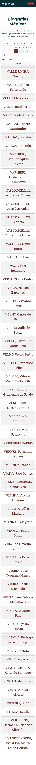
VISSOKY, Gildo (18, 703)
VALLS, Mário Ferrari (18, 98)
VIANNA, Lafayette (18, 522)
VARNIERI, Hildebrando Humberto (18, 177)
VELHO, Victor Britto (18, 354)
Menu (30, 3)
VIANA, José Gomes (18, 473)
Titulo (18, 63)
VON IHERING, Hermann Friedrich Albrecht (18, 725)
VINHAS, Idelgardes (18, 681)
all (3, 44)
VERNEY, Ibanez (18, 465)
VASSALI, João (18, 257)
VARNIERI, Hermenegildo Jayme (18, 159)
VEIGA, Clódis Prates (18, 279)
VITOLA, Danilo (18, 711)
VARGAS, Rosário (18, 145)
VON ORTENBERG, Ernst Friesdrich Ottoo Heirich (18, 743)
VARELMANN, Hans (18, 115)
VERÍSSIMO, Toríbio (18, 443)
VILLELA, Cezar (18, 659)
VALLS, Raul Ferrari (18, 106)
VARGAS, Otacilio (18, 137)
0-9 (3, 55)
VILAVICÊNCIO (18, 650)
